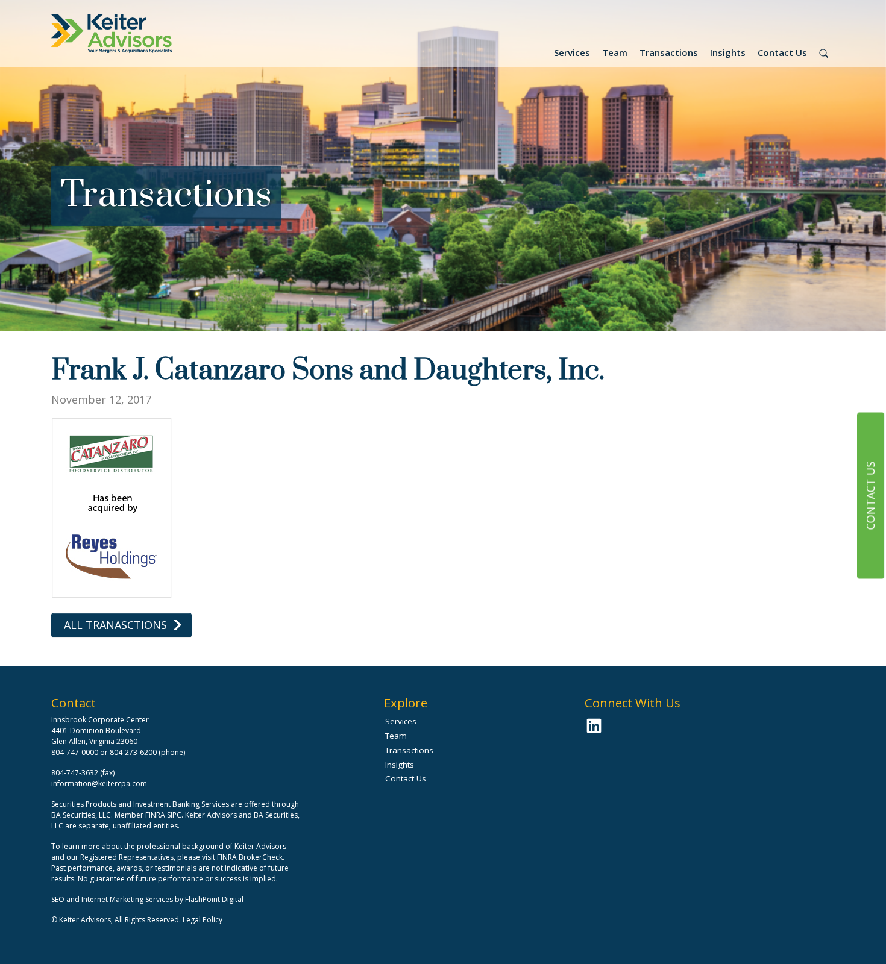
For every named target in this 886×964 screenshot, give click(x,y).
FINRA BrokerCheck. (250, 857)
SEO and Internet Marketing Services (113, 899)
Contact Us (782, 52)
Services (572, 52)
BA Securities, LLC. (82, 815)
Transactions (668, 52)
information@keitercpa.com (99, 783)
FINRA (155, 815)
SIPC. (175, 815)
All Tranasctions (115, 625)
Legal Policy (202, 920)
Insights (728, 52)
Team (614, 52)
